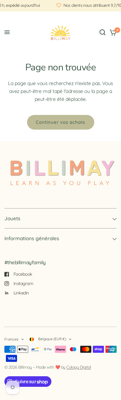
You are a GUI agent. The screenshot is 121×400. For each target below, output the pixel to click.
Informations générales (31, 238)
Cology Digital (78, 367)
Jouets (12, 218)
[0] (112, 32)
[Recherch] (102, 32)
